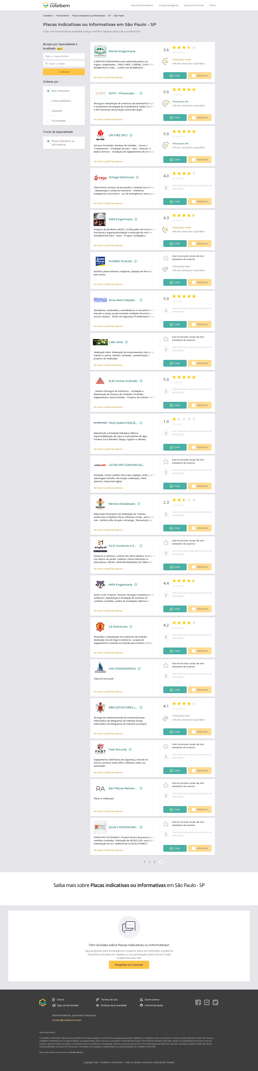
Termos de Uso (76, 1052)
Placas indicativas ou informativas (88, 15)
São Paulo (119, 15)
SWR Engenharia (120, 219)
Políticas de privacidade (114, 1005)
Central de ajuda (154, 1005)
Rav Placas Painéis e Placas (123, 788)
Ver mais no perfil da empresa (108, 77)
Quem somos (152, 999)
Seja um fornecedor (68, 1005)
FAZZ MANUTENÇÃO (123, 423)
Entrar (60, 999)
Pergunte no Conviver (129, 964)
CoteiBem (48, 15)
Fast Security (118, 749)
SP (109, 15)
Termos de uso (109, 999)
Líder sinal (116, 342)
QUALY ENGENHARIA (123, 827)
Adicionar (202, 75)
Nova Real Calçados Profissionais (123, 300)
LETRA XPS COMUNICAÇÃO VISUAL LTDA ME (126, 465)
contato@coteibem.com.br (66, 1020)
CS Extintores (118, 626)
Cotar (177, 75)
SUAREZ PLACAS (120, 261)
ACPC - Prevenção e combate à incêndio (123, 93)
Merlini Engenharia (122, 51)
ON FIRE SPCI (118, 135)
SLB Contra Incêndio (123, 381)
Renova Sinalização (122, 503)
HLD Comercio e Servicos (123, 545)
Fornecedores (62, 15)
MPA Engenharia (120, 584)
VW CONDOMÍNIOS (122, 668)
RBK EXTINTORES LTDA (123, 707)
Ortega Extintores (121, 177)
